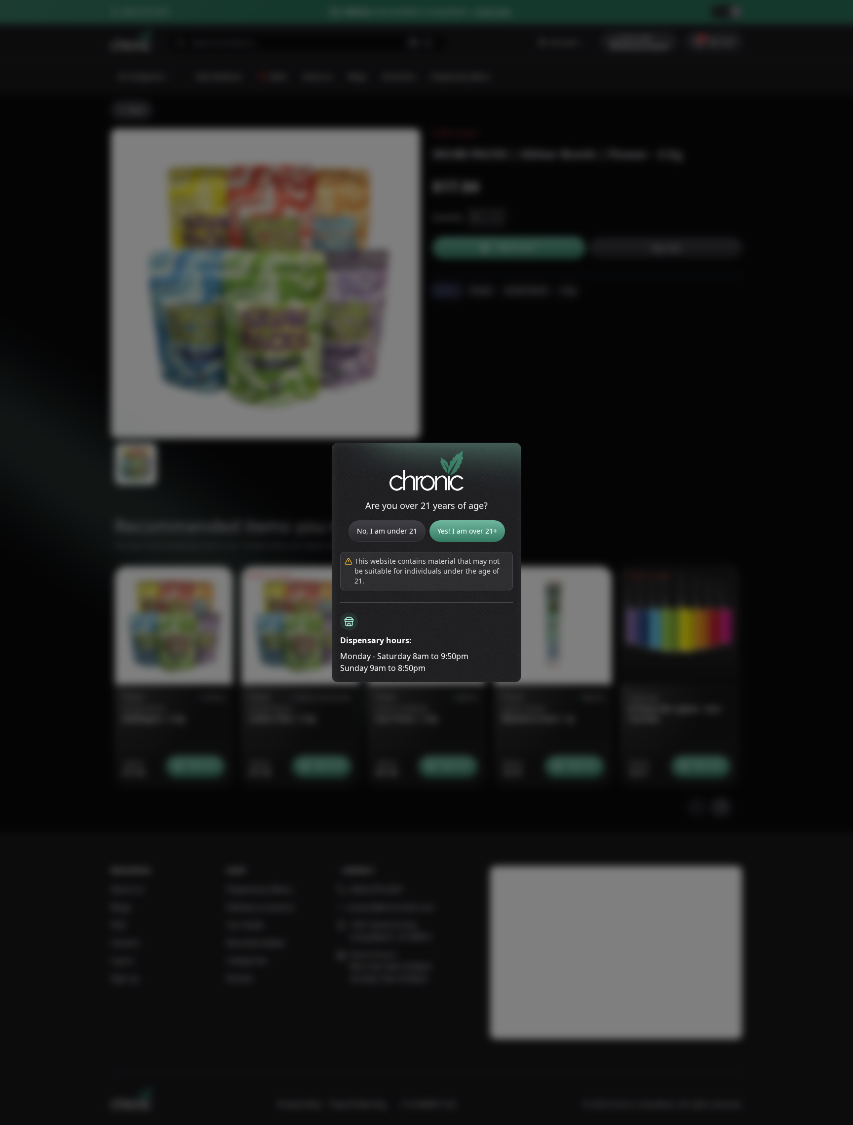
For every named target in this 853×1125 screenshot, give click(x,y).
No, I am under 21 (387, 531)
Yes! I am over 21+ (467, 531)
